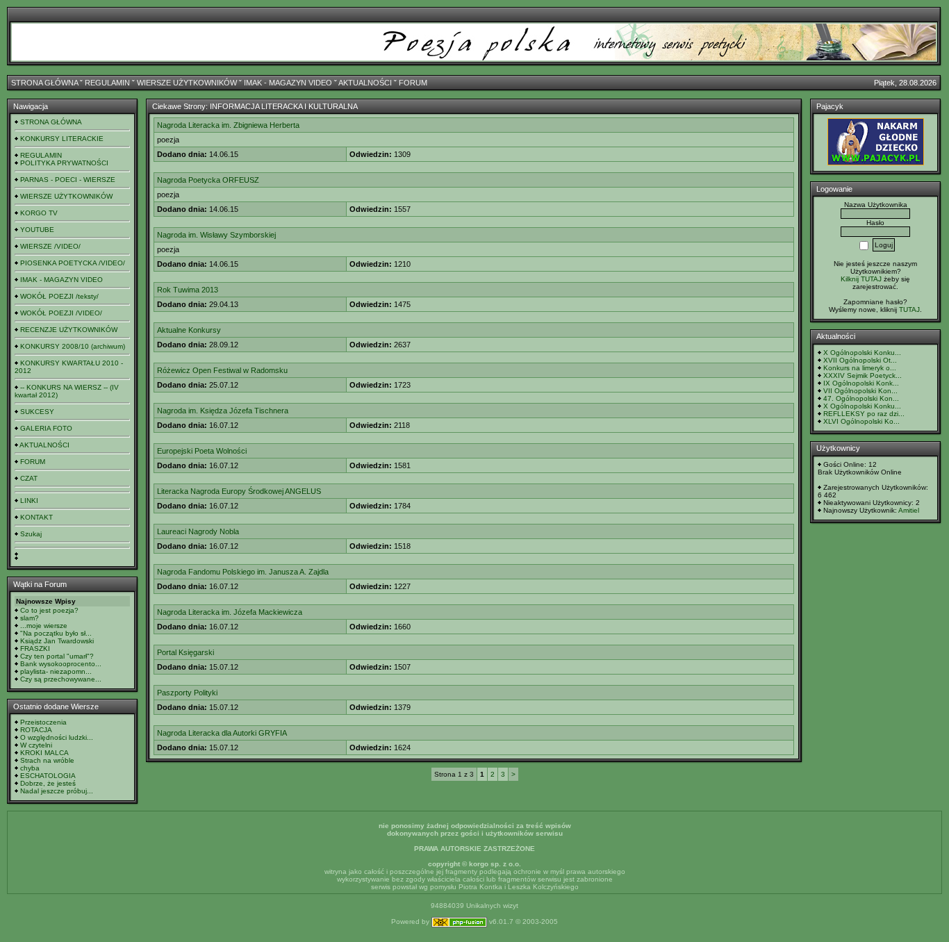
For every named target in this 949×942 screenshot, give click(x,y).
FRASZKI (35, 648)
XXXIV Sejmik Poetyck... (862, 375)
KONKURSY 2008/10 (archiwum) (72, 346)
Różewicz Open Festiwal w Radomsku (222, 370)
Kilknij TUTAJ (861, 279)
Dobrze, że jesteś (48, 783)
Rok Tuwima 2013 (187, 290)
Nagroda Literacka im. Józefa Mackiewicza (229, 612)
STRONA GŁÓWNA (44, 82)
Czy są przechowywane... (60, 679)
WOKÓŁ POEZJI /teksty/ (59, 296)
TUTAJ (909, 309)
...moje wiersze (43, 625)
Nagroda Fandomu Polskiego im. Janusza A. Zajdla (243, 572)
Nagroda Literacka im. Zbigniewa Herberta (228, 125)
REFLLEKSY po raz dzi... (864, 414)
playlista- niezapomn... (56, 671)
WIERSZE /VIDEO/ (50, 246)
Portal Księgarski (185, 652)
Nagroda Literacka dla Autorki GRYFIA (222, 733)
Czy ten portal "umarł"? (57, 656)
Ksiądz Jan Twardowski (57, 641)
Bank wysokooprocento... (60, 664)
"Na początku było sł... (56, 633)
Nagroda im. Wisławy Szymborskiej (216, 235)
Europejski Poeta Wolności (202, 451)
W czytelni (36, 745)
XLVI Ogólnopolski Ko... (861, 421)
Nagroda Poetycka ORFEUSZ (208, 180)
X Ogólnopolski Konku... (862, 352)
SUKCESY (37, 411)
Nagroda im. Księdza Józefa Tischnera (222, 410)
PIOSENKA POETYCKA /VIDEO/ (72, 263)
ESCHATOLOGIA (48, 775)
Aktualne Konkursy (189, 330)
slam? (29, 618)
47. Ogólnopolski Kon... (861, 398)
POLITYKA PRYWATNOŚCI (64, 163)
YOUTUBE (37, 229)
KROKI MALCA (44, 753)
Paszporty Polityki (187, 692)
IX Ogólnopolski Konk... (861, 383)
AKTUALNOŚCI (365, 82)
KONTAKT (36, 517)
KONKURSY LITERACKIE (62, 138)
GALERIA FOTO (46, 428)
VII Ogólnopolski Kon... (860, 391)
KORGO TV (39, 213)
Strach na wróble (47, 760)
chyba (30, 768)
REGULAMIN (107, 82)
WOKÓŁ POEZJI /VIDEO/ (61, 313)
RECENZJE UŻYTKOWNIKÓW (68, 329)
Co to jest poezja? (49, 610)
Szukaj (31, 534)
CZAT (29, 478)
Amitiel (908, 510)
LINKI (29, 500)
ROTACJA (36, 730)
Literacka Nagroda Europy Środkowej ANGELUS (239, 491)
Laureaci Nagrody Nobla (198, 531)
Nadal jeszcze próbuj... (56, 791)
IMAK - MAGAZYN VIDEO (288, 82)
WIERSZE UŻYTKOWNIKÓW (187, 82)
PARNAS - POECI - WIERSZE (67, 179)
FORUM (413, 82)
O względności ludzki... (56, 737)
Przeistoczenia (43, 722)
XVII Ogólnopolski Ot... (860, 360)
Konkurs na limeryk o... (859, 368)
